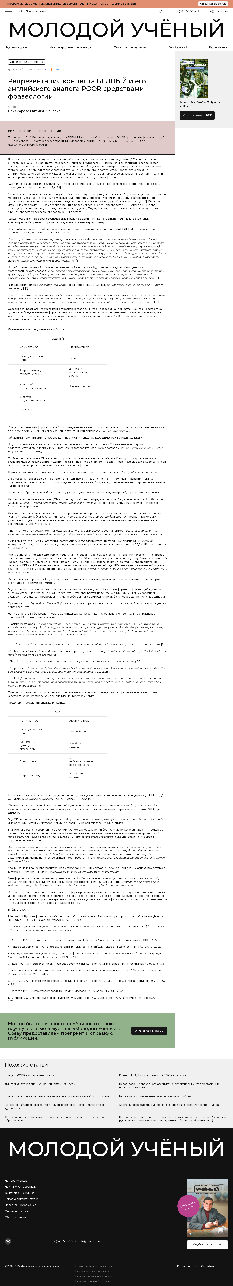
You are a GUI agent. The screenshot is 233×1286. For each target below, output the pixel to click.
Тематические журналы (130, 47)
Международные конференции (71, 47)
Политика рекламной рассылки (93, 1281)
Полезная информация (20, 1204)
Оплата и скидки (16, 1211)
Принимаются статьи (187, 1205)
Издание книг (218, 47)
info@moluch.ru (217, 11)
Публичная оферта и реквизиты (93, 1266)
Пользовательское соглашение (93, 1271)
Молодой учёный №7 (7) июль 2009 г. (200, 104)
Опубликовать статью (213, 3)
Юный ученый (177, 47)
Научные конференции (21, 1186)
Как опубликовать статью (22, 1198)
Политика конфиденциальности (93, 1276)
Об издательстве (16, 1217)
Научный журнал (16, 47)
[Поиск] (161, 11)
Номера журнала (16, 1180)
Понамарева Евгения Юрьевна (34, 111)
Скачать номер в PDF (197, 115)
